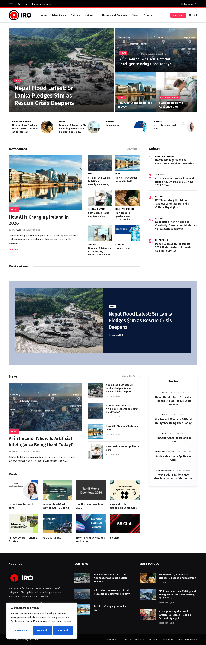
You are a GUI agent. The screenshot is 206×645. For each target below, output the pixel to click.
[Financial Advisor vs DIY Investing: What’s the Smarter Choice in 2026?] (93, 127)
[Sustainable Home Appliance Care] (176, 92)
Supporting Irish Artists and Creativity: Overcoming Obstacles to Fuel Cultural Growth (176, 225)
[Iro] (20, 15)
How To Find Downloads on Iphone (90, 539)
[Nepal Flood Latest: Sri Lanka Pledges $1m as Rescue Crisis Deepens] (61, 70)
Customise (21, 630)
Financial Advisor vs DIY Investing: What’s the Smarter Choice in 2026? (72, 129)
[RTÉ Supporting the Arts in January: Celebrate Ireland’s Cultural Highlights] (148, 614)
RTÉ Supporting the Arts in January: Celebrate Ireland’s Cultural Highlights (172, 204)
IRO (36, 639)
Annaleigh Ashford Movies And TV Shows (56, 506)
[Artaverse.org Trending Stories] (23, 523)
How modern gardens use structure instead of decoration (25, 128)
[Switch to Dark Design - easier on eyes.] (190, 15)
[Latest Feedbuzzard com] (187, 127)
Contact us (153, 639)
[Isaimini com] (140, 127)
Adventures (59, 15)
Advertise (23, 4)
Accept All (63, 630)
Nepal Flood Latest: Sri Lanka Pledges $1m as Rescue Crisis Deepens (44, 95)
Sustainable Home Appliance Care (171, 104)
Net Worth (91, 15)
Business (63, 121)
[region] (41, 621)
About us (127, 639)
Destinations (161, 240)
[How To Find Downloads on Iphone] (91, 523)
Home (43, 15)
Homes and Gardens (114, 15)
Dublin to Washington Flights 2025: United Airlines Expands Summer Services (173, 247)
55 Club (114, 537)
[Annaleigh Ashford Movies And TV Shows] (57, 490)
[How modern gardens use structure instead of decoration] (47, 127)
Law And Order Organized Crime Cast (123, 506)
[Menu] (11, 4)
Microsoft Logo (52, 537)
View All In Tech (129, 376)
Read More (14, 249)
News (135, 15)
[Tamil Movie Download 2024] (91, 490)
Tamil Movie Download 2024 (90, 506)
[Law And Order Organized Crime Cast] (125, 490)
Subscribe (178, 15)
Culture (75, 15)
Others (147, 15)
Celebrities (158, 121)
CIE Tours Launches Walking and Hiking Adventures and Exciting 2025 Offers (174, 182)
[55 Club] (125, 523)
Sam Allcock (18, 230)
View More (132, 149)
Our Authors (167, 639)
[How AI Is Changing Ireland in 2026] (135, 92)
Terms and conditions (42, 4)
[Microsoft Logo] (57, 523)
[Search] (195, 15)
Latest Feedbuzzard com (164, 127)
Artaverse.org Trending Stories (23, 539)
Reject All (42, 630)
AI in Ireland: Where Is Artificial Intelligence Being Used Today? (145, 61)
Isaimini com (113, 125)
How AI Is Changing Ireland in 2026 (134, 104)
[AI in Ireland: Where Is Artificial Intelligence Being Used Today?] (156, 50)
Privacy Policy (112, 639)
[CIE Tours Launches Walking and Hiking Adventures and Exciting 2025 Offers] (148, 594)
